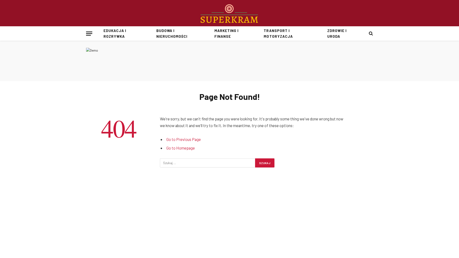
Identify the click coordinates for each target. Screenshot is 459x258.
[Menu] (89, 33)
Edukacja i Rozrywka (115, 33)
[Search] (370, 33)
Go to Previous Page (183, 139)
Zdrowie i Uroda (337, 33)
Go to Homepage (180, 147)
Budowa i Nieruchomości (172, 33)
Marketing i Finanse (226, 33)
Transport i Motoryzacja (278, 33)
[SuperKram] (229, 13)
